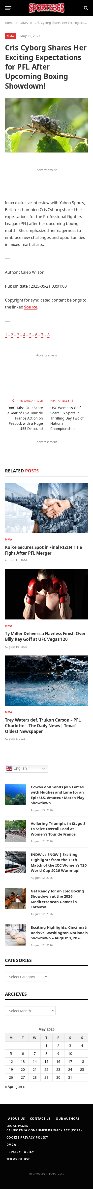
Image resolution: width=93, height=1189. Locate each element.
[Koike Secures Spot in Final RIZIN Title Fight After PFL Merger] (46, 508)
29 (46, 1077)
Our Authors (68, 1118)
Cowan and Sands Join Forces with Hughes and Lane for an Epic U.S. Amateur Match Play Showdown (58, 794)
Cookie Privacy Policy (27, 1137)
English (19, 768)
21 (35, 1069)
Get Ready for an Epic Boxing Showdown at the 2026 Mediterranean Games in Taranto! (57, 898)
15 (46, 1061)
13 (23, 1061)
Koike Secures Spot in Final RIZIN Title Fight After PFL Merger (43, 550)
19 (11, 1069)
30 (58, 1077)
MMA (10, 36)
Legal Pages (17, 1126)
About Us (16, 1118)
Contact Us (40, 1118)
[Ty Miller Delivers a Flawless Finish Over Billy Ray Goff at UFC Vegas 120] (46, 594)
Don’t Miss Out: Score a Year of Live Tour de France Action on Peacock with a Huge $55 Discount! (25, 418)
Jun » (21, 1086)
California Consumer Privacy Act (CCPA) (44, 1130)
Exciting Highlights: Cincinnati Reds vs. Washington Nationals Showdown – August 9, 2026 (59, 932)
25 (82, 1069)
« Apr (9, 1086)
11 (82, 1053)
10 (70, 1053)
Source (30, 307)
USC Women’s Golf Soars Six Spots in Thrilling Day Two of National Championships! (67, 418)
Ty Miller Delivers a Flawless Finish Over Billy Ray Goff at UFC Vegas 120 (45, 636)
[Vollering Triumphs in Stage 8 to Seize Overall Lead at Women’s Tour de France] (15, 831)
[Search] (85, 8)
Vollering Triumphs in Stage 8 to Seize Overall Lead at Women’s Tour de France (58, 829)
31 (70, 1077)
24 (70, 1069)
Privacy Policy (20, 1152)
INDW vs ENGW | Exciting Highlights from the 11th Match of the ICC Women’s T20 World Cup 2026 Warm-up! (59, 862)
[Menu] (8, 8)
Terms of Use (18, 1159)
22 (46, 1069)
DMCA (11, 1145)
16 (58, 1061)
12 (11, 1061)
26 (11, 1077)
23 (58, 1069)
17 (70, 1061)
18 (82, 1061)
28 (35, 1077)
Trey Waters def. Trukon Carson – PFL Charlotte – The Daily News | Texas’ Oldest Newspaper (43, 725)
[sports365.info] (46, 8)
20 (23, 1069)
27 (23, 1077)
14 (35, 1061)
